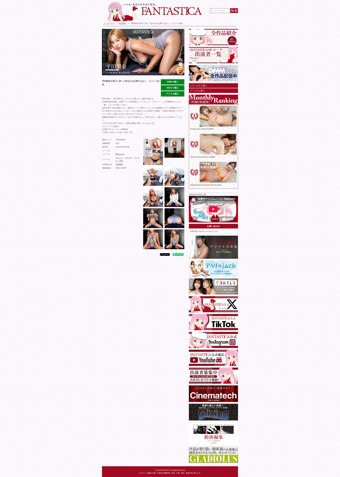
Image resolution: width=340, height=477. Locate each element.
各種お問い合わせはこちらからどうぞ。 (204, 231)
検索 (234, 10)
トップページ (108, 23)
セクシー (119, 158)
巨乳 (121, 161)
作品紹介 (122, 23)
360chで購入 (172, 88)
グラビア (128, 158)
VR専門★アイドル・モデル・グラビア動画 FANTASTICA (155, 12)
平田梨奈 (119, 164)
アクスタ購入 (172, 94)
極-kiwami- (120, 154)
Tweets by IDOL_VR (197, 194)
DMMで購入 (172, 82)
